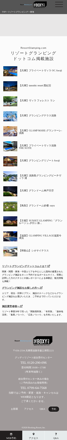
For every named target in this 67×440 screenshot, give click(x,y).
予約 (53, 409)
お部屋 (14, 409)
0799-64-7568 (37, 388)
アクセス (29, 409)
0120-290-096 (37, 363)
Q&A (42, 409)
